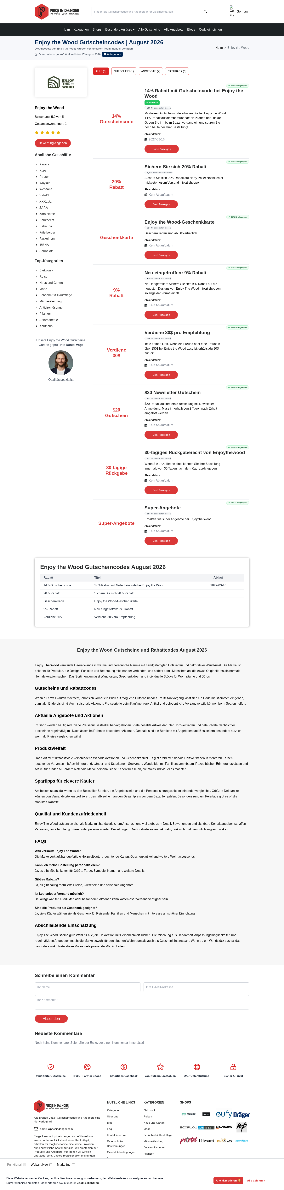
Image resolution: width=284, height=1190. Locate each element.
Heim (66, 29)
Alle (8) (101, 71)
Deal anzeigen (161, 204)
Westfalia (45, 189)
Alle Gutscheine (149, 29)
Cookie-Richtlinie (88, 1182)
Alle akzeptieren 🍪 (228, 1180)
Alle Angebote (173, 29)
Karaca (44, 164)
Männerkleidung (50, 301)
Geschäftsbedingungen (121, 1152)
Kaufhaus (46, 326)
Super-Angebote (163, 507)
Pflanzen (45, 313)
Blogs (191, 29)
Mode (43, 289)
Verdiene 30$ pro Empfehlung (177, 332)
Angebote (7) (150, 71)
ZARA (43, 207)
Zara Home (47, 214)
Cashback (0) (177, 71)
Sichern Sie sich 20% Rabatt (176, 166)
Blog (109, 1122)
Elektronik (46, 270)
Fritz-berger (47, 232)
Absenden (51, 1018)
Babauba (45, 226)
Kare (42, 170)
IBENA (44, 244)
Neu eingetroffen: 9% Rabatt (176, 272)
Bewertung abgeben (53, 143)
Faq (109, 1128)
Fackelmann (47, 238)
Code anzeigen (161, 149)
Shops (97, 29)
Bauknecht (46, 220)
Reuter (44, 176)
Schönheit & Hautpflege (55, 295)
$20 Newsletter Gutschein (173, 392)
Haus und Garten (51, 282)
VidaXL (44, 195)
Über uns (112, 1116)
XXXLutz (45, 201)
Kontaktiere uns (116, 1135)
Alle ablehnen (256, 1180)
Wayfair (44, 183)
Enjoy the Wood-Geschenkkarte (179, 222)
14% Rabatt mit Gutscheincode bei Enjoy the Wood (194, 93)
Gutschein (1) (124, 71)
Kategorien (81, 29)
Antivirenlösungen (51, 307)
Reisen (44, 276)
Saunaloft (46, 251)
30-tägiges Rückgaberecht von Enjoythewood (195, 452)
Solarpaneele (48, 320)
